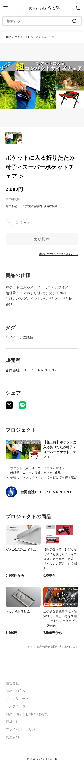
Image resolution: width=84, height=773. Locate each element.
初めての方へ (15, 691)
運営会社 (12, 683)
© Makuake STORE (42, 758)
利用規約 (12, 737)
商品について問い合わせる (58, 254)
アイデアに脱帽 (21, 337)
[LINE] (22, 405)
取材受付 (12, 721)
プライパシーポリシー (22, 729)
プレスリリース (17, 698)
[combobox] (39, 21)
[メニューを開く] (5, 8)
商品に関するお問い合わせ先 (27, 714)
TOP (8, 37)
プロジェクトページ (26, 37)
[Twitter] (9, 405)
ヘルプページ (15, 706)
